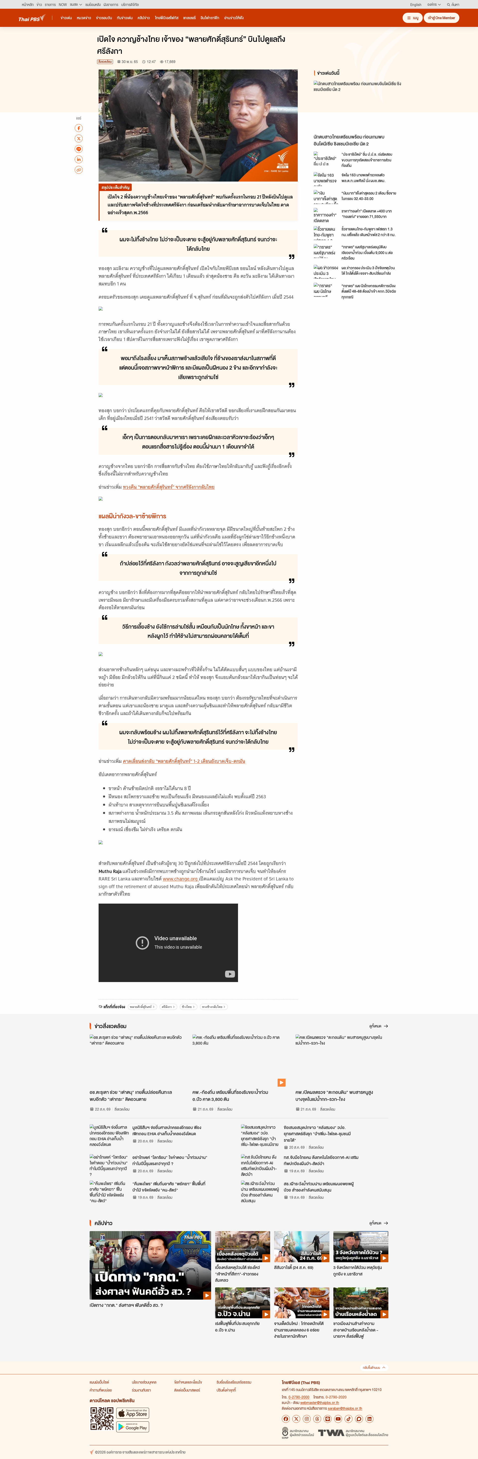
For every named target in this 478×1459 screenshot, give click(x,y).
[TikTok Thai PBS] (349, 1419)
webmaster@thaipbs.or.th (319, 1402)
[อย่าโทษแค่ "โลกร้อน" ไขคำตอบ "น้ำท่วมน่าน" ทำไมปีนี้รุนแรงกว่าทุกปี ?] (109, 1165)
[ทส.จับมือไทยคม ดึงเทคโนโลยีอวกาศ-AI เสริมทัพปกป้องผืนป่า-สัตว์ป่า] (261, 1165)
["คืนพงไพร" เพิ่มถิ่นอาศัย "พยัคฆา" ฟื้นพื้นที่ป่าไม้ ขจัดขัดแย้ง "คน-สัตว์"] (109, 1192)
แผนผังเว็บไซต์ (99, 1382)
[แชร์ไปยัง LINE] (79, 149)
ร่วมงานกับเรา (141, 1390)
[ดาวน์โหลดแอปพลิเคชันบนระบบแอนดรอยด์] (132, 1427)
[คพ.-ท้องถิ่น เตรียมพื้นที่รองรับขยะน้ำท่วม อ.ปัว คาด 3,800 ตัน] (238, 1060)
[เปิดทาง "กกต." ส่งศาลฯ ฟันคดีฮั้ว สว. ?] (150, 1265)
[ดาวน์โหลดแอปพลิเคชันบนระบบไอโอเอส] (132, 1413)
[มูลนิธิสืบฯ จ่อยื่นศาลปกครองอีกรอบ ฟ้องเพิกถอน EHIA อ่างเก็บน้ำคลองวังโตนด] (109, 1135)
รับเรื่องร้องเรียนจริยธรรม (234, 1382)
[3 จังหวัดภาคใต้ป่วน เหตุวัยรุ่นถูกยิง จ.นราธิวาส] (360, 1246)
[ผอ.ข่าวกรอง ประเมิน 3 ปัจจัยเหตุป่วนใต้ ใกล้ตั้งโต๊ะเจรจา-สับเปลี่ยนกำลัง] (326, 272)
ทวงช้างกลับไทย (212, 1007)
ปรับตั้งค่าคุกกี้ (226, 1390)
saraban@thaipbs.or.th (345, 1408)
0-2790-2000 (299, 1396)
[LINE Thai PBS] (328, 1419)
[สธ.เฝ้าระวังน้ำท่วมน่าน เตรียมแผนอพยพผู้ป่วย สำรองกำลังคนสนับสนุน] (261, 1192)
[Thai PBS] (32, 17)
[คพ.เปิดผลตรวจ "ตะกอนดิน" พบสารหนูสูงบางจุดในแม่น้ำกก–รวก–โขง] (342, 1060)
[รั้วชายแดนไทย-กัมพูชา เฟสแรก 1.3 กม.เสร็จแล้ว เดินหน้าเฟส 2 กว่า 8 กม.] (326, 233)
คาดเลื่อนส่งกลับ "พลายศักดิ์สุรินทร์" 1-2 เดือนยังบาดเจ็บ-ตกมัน (184, 761)
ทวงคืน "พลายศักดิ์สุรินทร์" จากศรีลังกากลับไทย (169, 487)
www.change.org (181, 879)
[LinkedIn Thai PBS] (369, 1419)
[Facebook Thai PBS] (286, 1419)
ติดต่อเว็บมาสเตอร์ (187, 1390)
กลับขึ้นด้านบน (371, 1368)
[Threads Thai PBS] (317, 1419)
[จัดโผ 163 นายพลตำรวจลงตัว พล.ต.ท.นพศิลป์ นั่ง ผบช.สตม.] (326, 179)
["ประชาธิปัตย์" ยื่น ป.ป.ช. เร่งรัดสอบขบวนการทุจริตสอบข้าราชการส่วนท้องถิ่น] (326, 158)
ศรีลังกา (167, 1007)
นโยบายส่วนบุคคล (144, 1382)
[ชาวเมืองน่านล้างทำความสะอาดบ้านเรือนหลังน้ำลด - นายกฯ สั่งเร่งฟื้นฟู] (360, 1302)
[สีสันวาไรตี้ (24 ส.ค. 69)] (301, 1246)
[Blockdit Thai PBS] (359, 1419)
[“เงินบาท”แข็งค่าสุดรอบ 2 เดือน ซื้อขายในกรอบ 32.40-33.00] (326, 197)
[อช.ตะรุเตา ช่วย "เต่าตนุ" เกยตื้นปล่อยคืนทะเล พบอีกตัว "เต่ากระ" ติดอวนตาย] (136, 1060)
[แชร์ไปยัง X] (79, 138)
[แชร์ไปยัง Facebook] (79, 128)
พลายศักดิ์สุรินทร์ (141, 1007)
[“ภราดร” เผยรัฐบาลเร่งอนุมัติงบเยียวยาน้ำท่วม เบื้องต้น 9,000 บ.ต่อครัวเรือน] (326, 251)
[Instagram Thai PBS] (307, 1419)
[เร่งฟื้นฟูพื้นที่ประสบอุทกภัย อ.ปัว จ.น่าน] (242, 1302)
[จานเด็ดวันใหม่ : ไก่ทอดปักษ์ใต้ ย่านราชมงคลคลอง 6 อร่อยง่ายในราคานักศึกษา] (301, 1302)
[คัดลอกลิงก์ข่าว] (79, 170)
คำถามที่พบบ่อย (101, 1390)
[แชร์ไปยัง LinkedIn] (79, 159)
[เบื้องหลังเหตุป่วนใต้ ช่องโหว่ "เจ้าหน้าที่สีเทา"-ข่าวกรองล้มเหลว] (242, 1246)
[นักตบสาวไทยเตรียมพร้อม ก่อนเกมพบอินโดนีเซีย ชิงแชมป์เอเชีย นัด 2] (358, 106)
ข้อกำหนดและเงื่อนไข (188, 1382)
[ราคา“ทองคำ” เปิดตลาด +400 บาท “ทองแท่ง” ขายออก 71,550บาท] (326, 215)
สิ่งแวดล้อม (105, 62)
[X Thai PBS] (296, 1419)
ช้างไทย (187, 1007)
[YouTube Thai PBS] (338, 1419)
